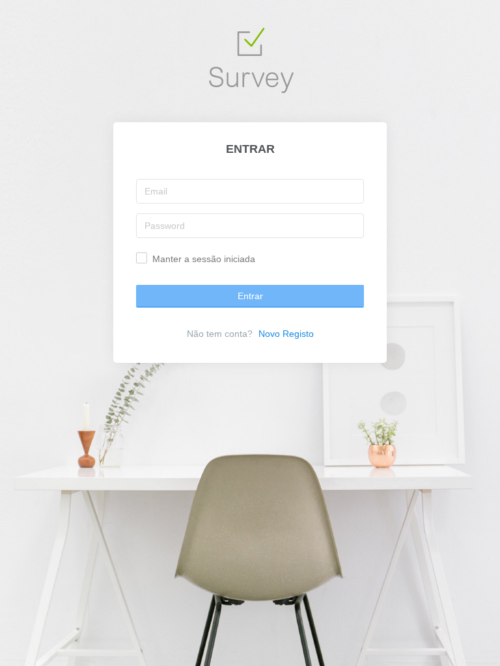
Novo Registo (286, 333)
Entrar (250, 296)
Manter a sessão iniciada (203, 259)
